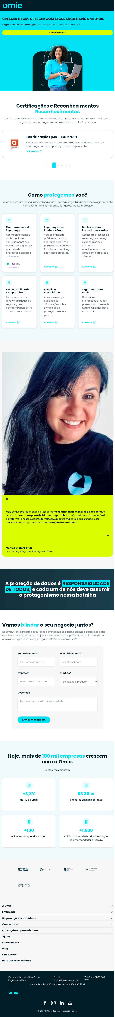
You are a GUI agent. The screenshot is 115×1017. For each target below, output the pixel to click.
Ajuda (6, 933)
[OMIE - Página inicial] (12, 5)
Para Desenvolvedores (16, 957)
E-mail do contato (71, 653)
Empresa (23, 673)
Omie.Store (9, 951)
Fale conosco (10, 939)
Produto (65, 673)
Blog (5, 945)
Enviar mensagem (34, 719)
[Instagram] (52, 999)
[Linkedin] (60, 999)
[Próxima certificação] (68, 165)
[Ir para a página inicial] (15, 990)
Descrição (24, 692)
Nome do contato (29, 653)
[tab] (54, 165)
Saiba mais (32, 151)
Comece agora (57, 32)
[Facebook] (43, 999)
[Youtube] (69, 999)
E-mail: (65, 976)
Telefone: (93, 976)
